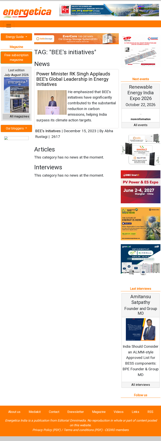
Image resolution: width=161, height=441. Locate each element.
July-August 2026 (16, 75)
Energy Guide (15, 37)
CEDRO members (117, 430)
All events (140, 125)
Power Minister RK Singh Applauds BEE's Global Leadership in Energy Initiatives (73, 79)
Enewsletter (75, 412)
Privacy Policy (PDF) (46, 430)
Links (135, 412)
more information (141, 119)
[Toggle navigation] (8, 26)
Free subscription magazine (16, 57)
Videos (118, 412)
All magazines (19, 116)
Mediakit (35, 412)
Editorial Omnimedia (72, 420)
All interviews (140, 385)
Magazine (99, 412)
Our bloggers (15, 128)
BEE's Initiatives (48, 131)
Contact (54, 412)
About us (14, 412)
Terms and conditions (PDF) (83, 430)
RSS (150, 412)
